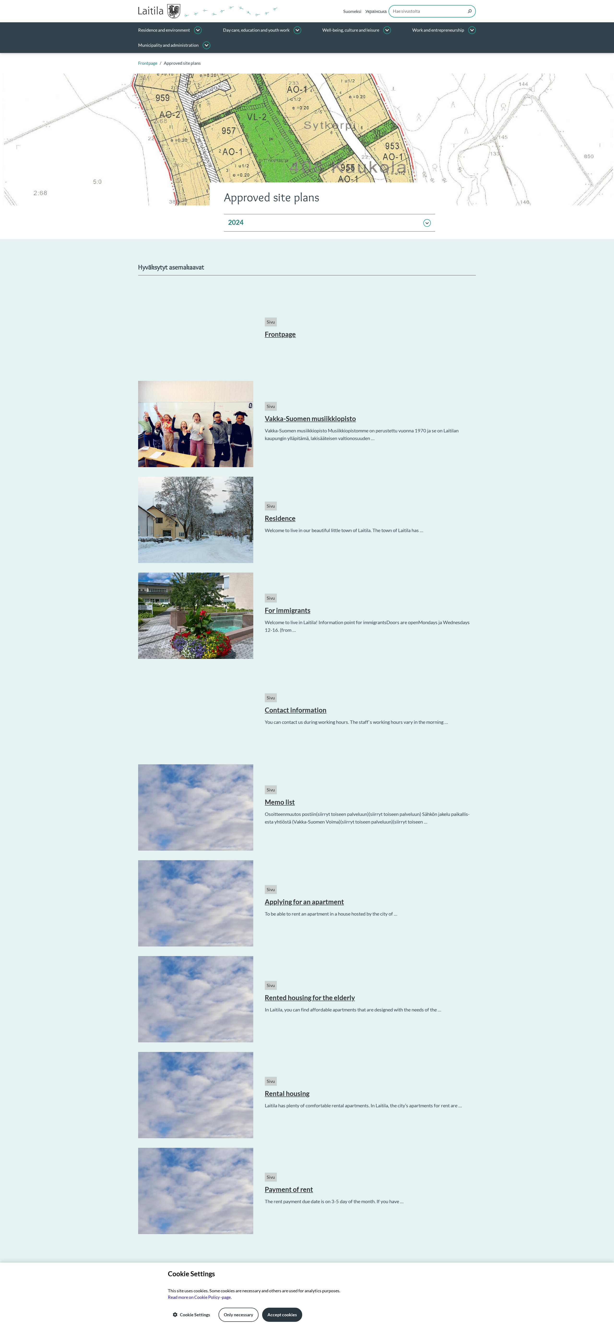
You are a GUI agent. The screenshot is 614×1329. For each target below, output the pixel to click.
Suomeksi (352, 11)
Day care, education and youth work (256, 30)
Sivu (271, 322)
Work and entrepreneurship (438, 30)
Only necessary (238, 1314)
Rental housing (287, 1093)
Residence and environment (164, 30)
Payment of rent (289, 1189)
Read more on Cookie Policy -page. (200, 1297)
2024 (235, 222)
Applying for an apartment (304, 902)
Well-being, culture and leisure (350, 30)
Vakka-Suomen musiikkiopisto (310, 418)
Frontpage (280, 334)
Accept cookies (282, 1314)
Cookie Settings (195, 1314)
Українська (376, 11)
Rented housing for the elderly (310, 997)
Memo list (280, 802)
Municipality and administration (168, 45)
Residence (280, 518)
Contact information (295, 710)
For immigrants (287, 610)
